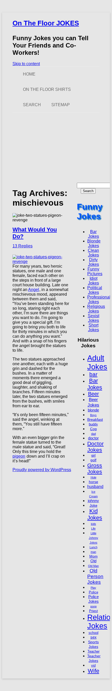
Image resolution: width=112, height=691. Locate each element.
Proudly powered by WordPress (42, 470)
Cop (93, 429)
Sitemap (60, 105)
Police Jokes (93, 599)
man (93, 551)
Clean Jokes (93, 252)
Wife (93, 671)
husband (95, 486)
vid (93, 665)
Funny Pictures (94, 271)
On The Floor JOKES (46, 23)
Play (93, 587)
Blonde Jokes (94, 243)
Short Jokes (93, 327)
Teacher (93, 651)
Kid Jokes (94, 514)
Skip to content (26, 64)
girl (93, 455)
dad (93, 433)
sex (93, 637)
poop (93, 606)
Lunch (93, 547)
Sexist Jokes (93, 318)
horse (93, 482)
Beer (93, 394)
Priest (93, 611)
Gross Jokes (94, 468)
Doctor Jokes (95, 447)
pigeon (19, 456)
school (93, 633)
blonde (93, 410)
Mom (93, 556)
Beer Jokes (93, 402)
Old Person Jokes (95, 576)
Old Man (93, 565)
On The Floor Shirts (47, 89)
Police (93, 592)
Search (32, 105)
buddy (93, 424)
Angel (33, 289)
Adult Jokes (97, 362)
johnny (93, 500)
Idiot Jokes (93, 280)
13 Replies (23, 246)
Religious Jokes (96, 308)
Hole (93, 477)
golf (93, 460)
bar (93, 374)
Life (93, 528)
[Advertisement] (56, 147)
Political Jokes (94, 290)
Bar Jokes (93, 234)
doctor (93, 438)
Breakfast (95, 419)
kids (93, 523)
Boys (93, 415)
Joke (93, 505)
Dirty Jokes (93, 262)
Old (93, 561)
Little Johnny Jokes (93, 538)
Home (29, 74)
